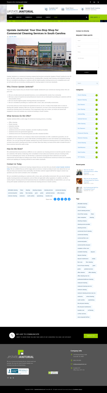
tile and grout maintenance (84, 306)
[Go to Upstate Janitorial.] (8, 21)
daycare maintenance (83, 258)
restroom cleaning (12, 195)
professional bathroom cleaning (85, 279)
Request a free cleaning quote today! (17, 2)
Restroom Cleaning (82, 137)
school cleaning (90, 296)
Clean (21, 190)
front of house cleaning (83, 265)
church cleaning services (84, 210)
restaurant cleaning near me (85, 286)
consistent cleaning (82, 251)
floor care (80, 262)
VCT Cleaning (81, 157)
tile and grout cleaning (83, 303)
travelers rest (49, 195)
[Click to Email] (63, 10)
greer (36, 193)
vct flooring (90, 310)
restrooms (22, 195)
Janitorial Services (82, 118)
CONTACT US (91, 335)
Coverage (39, 17)
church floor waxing (82, 214)
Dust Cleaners (81, 104)
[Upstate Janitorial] (20, 9)
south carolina (30, 195)
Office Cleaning (81, 123)
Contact (48, 17)
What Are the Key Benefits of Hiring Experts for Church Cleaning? (91, 180)
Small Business (81, 147)
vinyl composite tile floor (83, 317)
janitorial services (50, 193)
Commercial (28, 17)
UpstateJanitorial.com (39, 389)
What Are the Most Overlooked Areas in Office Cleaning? (91, 171)
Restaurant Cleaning (83, 133)
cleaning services (48, 190)
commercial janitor (12, 193)
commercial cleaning (60, 190)
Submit (86, 72)
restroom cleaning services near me (86, 293)
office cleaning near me (83, 275)
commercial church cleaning (84, 231)
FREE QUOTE (94, 17)
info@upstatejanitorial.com (72, 9)
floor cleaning (29, 193)
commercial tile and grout (84, 245)
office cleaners (60, 193)
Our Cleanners (81, 128)
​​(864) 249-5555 (52, 9)
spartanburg (40, 195)
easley (21, 193)
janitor (41, 193)
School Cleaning (82, 142)
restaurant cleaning (82, 282)
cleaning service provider (84, 224)
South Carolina (81, 152)
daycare (93, 251)
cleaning (28, 190)
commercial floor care (83, 238)
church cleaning (81, 207)
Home (10, 17)
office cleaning (92, 272)
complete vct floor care (83, 248)
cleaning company (37, 190)
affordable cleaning (13, 190)
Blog (56, 17)
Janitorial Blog (81, 114)
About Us (18, 17)
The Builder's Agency (77, 389)
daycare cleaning (82, 255)
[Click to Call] (46, 10)
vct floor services (82, 313)
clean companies (82, 217)
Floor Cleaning (81, 109)
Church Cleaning (82, 95)
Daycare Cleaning (82, 99)
